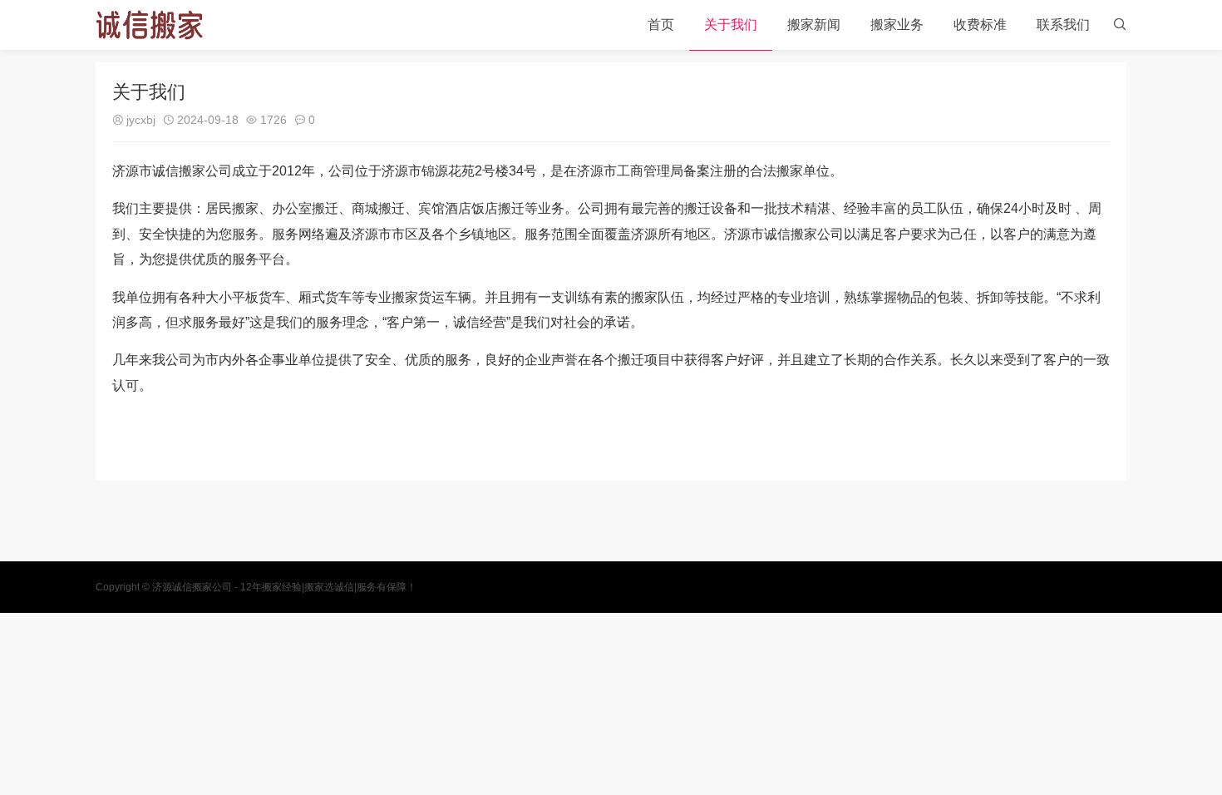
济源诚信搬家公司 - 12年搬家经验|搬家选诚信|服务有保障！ (284, 587)
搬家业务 (897, 24)
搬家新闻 (813, 24)
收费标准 (980, 24)
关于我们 (730, 24)
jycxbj (140, 119)
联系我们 (1063, 24)
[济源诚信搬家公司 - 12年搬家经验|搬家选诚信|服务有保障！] (149, 24)
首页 (661, 24)
